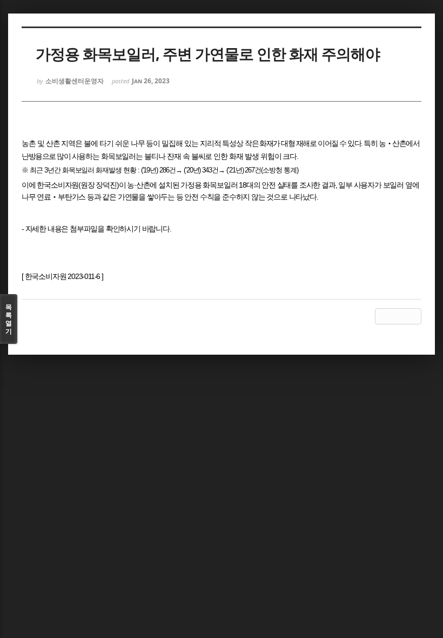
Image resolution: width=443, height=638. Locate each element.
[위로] (383, 316)
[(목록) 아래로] (398, 316)
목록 (8, 319)
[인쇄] (413, 316)
